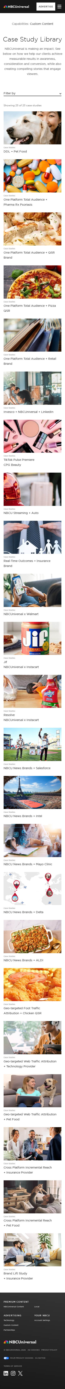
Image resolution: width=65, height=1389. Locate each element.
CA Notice (40, 1358)
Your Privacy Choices (21, 1358)
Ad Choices (34, 1350)
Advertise (46, 6)
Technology (9, 1320)
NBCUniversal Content (14, 1307)
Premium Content (16, 1302)
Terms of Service (13, 1366)
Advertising (12, 1315)
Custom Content (11, 1325)
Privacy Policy (49, 1350)
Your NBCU (42, 1315)
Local (36, 1307)
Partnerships (9, 1330)
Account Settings (42, 1320)
